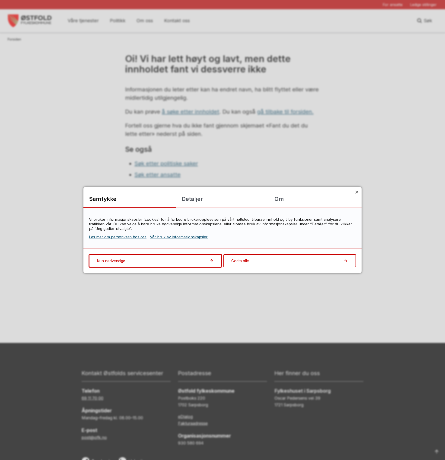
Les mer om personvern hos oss (117, 237)
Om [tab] (279, 199)
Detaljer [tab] (192, 199)
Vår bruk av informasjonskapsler (179, 237)
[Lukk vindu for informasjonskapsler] (356, 191)
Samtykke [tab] (102, 199)
